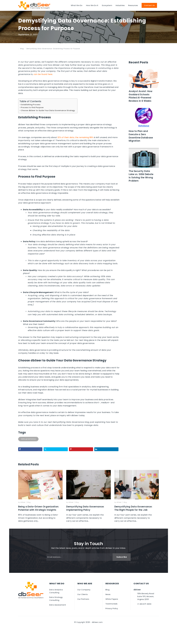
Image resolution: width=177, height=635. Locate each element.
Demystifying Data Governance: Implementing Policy (85, 508)
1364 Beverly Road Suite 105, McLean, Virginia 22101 (145, 596)
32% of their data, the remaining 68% (75, 137)
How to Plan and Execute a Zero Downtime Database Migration (141, 136)
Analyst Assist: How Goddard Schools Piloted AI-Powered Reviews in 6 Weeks (140, 96)
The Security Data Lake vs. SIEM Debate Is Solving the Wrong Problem (141, 176)
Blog (22, 48)
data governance (28, 439)
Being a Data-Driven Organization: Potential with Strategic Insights (38, 508)
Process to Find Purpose (32, 107)
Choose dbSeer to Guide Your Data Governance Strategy (48, 110)
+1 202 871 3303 (144, 604)
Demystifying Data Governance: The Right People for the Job (133, 508)
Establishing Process (30, 104)
